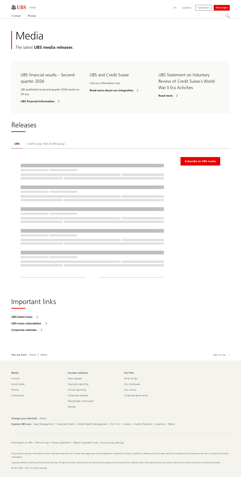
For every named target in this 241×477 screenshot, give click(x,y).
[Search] (227, 16)
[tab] (17, 144)
